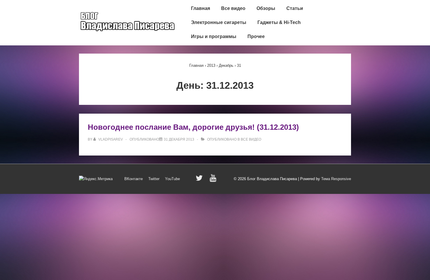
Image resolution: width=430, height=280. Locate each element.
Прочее (256, 36)
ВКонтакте (133, 179)
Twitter (153, 179)
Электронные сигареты (218, 22)
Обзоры (266, 8)
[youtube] (214, 180)
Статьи (294, 8)
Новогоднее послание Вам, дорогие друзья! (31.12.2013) (193, 127)
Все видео (233, 8)
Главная (200, 8)
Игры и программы (213, 36)
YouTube (172, 179)
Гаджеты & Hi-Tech (279, 22)
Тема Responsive (336, 179)
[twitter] (200, 180)
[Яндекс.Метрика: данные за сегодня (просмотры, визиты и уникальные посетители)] (96, 179)
